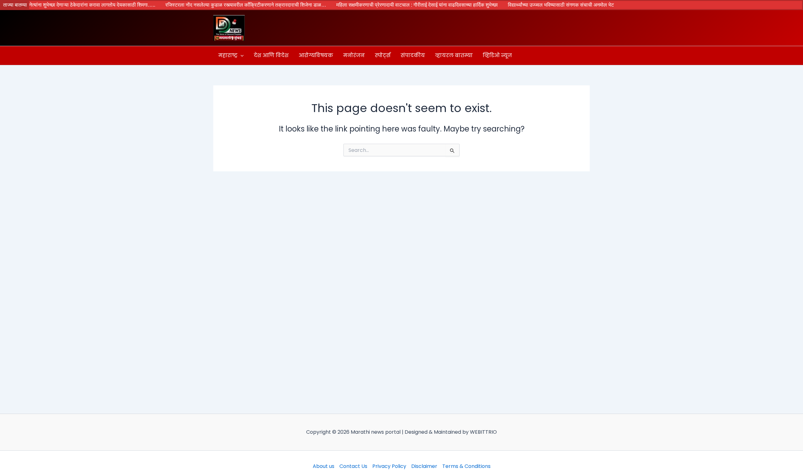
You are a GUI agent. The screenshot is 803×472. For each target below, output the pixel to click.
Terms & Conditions (466, 466)
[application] (240, 55)
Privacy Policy (389, 466)
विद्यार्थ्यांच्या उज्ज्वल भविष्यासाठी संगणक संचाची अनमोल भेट (543, 5)
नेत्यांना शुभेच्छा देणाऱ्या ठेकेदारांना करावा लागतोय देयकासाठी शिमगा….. (75, 5)
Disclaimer (424, 466)
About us (323, 466)
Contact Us (353, 466)
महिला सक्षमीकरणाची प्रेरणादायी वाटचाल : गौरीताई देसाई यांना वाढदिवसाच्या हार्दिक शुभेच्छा (399, 5)
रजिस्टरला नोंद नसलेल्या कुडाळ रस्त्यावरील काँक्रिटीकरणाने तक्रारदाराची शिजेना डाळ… (228, 5)
